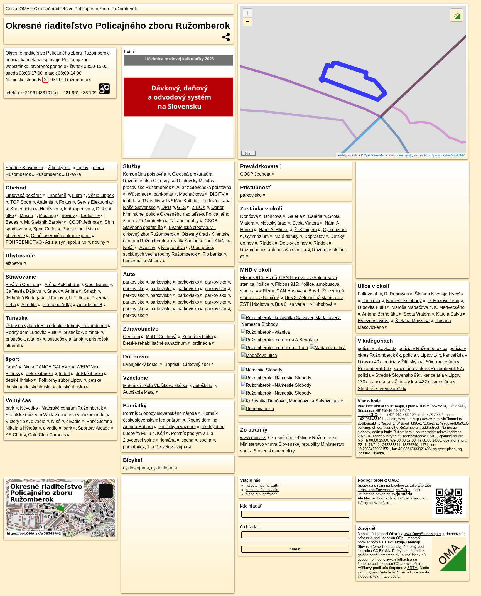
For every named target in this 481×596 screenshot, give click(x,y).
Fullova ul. (368, 294)
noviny (68, 215)
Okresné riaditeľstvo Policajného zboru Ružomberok (85, 8)
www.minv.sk (253, 437)
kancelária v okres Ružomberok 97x (429, 368)
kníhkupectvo (77, 208)
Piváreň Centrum (22, 284)
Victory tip (15, 421)
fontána (168, 440)
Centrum (131, 336)
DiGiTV (217, 194)
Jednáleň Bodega (23, 297)
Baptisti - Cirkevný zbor (187, 364)
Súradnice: (366, 410)
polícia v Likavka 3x (377, 348)
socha (187, 440)
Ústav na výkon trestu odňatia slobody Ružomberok (56, 325)
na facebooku (397, 485)
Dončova (249, 216)
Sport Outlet (45, 228)
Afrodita (29, 304)
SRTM (412, 568)
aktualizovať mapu (389, 406)
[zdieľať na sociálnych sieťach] (226, 37)
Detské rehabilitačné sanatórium (155, 343)
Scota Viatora (305, 223)
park (10, 408)
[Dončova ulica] (257, 408)
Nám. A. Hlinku (273, 229)
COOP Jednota (84, 222)
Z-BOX (198, 207)
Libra (77, 195)
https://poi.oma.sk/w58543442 (444, 155)
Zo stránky (254, 430)
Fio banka (212, 254)
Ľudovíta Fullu (372, 307)
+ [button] (247, 12)
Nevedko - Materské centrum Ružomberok (61, 408)
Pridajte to (387, 572)
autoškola (202, 385)
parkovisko (133, 282)
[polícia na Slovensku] (106, 88)
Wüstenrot (138, 194)
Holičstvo (49, 208)
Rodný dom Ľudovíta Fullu (32, 332)
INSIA (172, 200)
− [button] (247, 21)
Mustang (47, 215)
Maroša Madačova (410, 307)
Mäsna (26, 215)
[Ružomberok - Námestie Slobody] (275, 377)
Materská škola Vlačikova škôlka (155, 385)
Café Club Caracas (47, 434)
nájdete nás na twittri (262, 485)
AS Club (14, 434)
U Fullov (54, 297)
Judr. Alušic (215, 240)
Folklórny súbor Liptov (60, 380)
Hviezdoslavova (373, 320)
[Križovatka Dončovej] (291, 400)
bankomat (163, 194)
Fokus (65, 202)
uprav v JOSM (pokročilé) (426, 406)
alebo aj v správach (261, 494)
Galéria (295, 216)
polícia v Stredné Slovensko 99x (389, 375)
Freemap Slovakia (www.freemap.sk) (389, 544)
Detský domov (293, 243)
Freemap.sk (404, 155)
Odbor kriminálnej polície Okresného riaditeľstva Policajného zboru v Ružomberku (176, 214)
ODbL (400, 538)
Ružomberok (48, 174)
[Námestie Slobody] (261, 370)
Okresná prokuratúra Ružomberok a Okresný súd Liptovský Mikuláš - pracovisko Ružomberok (170, 181)
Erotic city (90, 215)
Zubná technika (197, 336)
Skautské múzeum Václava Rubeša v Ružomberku (56, 414)
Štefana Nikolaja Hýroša (439, 294)
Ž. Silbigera (305, 229)
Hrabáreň (57, 195)
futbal (64, 373)
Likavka (73, 174)
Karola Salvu (449, 314)
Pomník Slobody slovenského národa (160, 413)
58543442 (457, 406)
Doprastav (314, 236)
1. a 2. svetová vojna (167, 446)
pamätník (132, 446)
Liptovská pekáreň (24, 195)
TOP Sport (20, 202)
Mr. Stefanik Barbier (43, 222)
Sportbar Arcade (94, 428)
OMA (24, 8)
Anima (71, 291)
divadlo (38, 421)
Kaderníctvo (22, 208)
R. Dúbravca (396, 294)
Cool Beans (97, 284)
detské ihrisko (39, 373)
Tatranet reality (184, 220)
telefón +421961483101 (29, 92)
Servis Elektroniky (95, 202)
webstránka (17, 66)
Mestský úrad (273, 223)
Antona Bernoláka (380, 314)
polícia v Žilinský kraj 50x (408, 361)
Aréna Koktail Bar (62, 284)
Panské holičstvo (79, 228)
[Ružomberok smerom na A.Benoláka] (279, 340)
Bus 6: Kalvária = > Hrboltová (304, 304)
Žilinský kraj (60, 167)
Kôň (161, 433)
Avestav (147, 247)
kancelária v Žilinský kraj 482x (399, 382)
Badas (12, 222)
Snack (53, 291)
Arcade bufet (89, 304)
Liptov (82, 167)
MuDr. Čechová (161, 336)
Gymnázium (335, 229)
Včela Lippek (101, 195)
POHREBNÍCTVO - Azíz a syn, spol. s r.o (46, 242)
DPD (166, 207)
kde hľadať (251, 506)
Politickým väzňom (177, 426)
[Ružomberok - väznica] (265, 332)
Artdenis (45, 202)
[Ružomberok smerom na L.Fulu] (274, 347)
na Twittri (403, 490)
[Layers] (456, 15)
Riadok (266, 243)
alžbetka (14, 263)
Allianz (155, 260)
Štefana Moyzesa (412, 320)
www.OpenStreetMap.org (424, 534)
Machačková (191, 194)
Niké (55, 421)
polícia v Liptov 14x (422, 355)
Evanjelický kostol (141, 364)
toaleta (129, 200)
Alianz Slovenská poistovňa (203, 187)
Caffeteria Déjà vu (23, 291)
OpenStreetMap (374, 155)
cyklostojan (134, 468)
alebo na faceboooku (262, 490)
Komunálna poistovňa (144, 174)
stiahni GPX (367, 415)
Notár (128, 247)
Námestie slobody (26, 79)
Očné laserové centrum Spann (61, 235)
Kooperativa (173, 247)
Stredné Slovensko (24, 167)
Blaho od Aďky (57, 304)
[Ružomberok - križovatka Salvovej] (295, 324)
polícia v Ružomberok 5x (423, 348)
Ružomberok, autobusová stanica (273, 249)
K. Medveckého (449, 307)
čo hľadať (249, 526)
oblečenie (15, 235)
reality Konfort (184, 240)
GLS (181, 207)
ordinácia (202, 343)
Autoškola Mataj (139, 392)
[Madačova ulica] (327, 347)
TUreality (151, 200)
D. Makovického (443, 300)
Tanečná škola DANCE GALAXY (38, 367)
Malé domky (286, 236)
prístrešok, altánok (81, 332)
